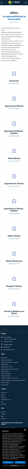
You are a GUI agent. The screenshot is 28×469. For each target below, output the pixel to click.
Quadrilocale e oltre (6, 399)
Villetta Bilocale (5, 364)
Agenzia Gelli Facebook (9, 349)
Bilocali (2, 395)
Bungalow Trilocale (5, 375)
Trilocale (3, 397)
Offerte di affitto (5, 382)
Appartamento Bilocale (6, 360)
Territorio (3, 414)
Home (11, 22)
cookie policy (14, 444)
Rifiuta (8, 462)
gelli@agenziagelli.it (8, 344)
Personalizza (14, 465)
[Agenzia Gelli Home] (14, 2)
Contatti (3, 418)
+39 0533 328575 (8, 341)
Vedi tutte (3, 404)
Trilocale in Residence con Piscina (9, 378)
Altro (2, 401)
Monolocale (4, 357)
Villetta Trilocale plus (6, 373)
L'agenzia (3, 411)
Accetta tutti (20, 462)
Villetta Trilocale (5, 371)
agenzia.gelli (6, 347)
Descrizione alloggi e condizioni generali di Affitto (13, 380)
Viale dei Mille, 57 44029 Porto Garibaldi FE (10, 338)
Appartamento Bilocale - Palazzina (9, 362)
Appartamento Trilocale (7, 366)
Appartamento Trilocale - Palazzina (9, 369)
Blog (2, 416)
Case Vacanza (4, 384)
